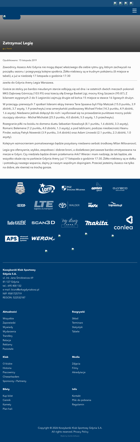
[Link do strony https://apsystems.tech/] (16, 239)
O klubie (7, 364)
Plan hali (7, 409)
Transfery (8, 336)
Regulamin (78, 404)
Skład (75, 318)
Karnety (7, 404)
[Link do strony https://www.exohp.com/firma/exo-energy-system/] (96, 239)
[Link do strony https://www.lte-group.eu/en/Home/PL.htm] (43, 205)
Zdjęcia (76, 364)
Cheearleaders (11, 377)
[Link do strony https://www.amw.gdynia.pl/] (20, 188)
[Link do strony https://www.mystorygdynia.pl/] (70, 222)
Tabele (75, 331)
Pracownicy (9, 372)
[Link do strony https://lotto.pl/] (46, 188)
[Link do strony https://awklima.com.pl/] (70, 239)
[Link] (115, 3)
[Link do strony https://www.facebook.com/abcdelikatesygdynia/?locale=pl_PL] (83, 254)
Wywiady (8, 327)
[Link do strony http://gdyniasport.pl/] (96, 188)
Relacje (7, 340)
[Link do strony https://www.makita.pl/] (96, 222)
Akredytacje (78, 372)
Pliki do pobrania (81, 400)
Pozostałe (8, 349)
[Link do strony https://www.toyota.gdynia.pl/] (70, 205)
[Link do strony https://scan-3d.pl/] (43, 222)
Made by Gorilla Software (70, 436)
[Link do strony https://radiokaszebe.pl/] (16, 222)
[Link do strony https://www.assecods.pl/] (120, 188)
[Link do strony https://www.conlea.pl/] (123, 222)
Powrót (9, 49)
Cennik (7, 400)
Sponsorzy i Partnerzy (14, 381)
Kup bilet (8, 396)
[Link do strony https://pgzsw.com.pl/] (73, 188)
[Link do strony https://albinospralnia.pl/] (56, 254)
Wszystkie (8, 318)
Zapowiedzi (9, 323)
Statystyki (77, 327)
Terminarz (77, 323)
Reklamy (7, 344)
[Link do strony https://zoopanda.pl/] (123, 239)
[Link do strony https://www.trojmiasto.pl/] (115, 205)
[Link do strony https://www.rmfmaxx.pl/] (93, 205)
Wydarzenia (9, 331)
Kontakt (76, 396)
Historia (7, 368)
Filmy (75, 368)
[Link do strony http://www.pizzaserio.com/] (21, 205)
